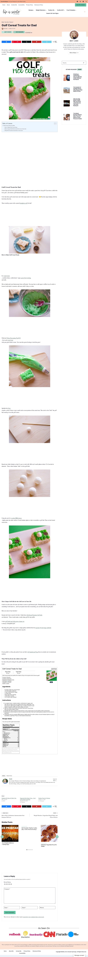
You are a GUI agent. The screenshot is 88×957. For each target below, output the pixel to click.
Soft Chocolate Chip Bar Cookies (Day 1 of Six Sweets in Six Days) (29, 828)
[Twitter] (56, 780)
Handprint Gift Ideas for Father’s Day (9, 798)
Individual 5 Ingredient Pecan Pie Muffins (49, 845)
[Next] (57, 836)
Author (3, 775)
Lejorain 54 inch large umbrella (43, 628)
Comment (7, 889)
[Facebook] (77, 1)
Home (3, 5)
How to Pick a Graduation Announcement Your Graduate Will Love (13, 815)
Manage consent (79, 955)
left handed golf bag (33, 652)
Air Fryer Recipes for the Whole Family (17, 1)
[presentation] (10, 833)
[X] (86, 1)
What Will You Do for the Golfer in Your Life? (14, 130)
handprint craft (23, 203)
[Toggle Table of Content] (54, 123)
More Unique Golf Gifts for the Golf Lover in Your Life (15, 128)
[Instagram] (80, 1)
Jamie (6, 28)
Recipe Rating (7, 882)
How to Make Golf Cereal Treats (11, 127)
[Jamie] (5, 781)
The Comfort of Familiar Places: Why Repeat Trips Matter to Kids (77, 89)
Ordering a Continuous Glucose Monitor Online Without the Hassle (77, 76)
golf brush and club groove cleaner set (14, 621)
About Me (11, 951)
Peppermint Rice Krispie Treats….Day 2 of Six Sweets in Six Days (28, 798)
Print (51, 682)
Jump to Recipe (7, 32)
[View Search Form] (84, 11)
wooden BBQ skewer (16, 518)
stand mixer (7, 276)
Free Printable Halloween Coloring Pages (8, 843)
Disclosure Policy (38, 5)
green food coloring (26, 278)
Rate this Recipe (19, 32)
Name (6, 907)
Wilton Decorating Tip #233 (13, 338)
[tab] (26, 849)
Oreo (9, 408)
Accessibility (21, 5)
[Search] (84, 62)
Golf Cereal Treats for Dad (9, 125)
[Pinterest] (83, 1)
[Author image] (2, 28)
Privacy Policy (29, 5)
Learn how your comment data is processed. (33, 917)
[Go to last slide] (2, 836)
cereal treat (10, 340)
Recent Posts (9, 775)
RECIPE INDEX (80, 5)
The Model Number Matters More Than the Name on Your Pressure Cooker (77, 116)
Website (42, 907)
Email (24, 907)
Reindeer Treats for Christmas (44, 798)
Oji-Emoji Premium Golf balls (34, 615)
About (8, 5)
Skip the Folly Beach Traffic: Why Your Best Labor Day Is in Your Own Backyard (77, 102)
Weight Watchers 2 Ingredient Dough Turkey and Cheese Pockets (45, 815)
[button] (25, 31)
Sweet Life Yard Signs (52, 13)
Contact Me (14, 5)
